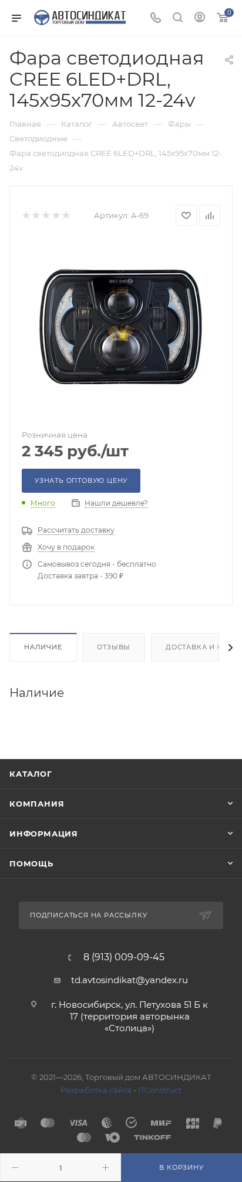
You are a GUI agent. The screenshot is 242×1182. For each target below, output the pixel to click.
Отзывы (113, 647)
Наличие (43, 647)
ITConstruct (160, 1090)
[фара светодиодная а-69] (121, 328)
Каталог (30, 773)
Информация (43, 833)
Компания (36, 803)
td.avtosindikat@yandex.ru (129, 979)
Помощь (31, 863)
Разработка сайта (96, 1090)
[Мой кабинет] (199, 18)
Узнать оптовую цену (81, 480)
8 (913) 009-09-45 (123, 957)
